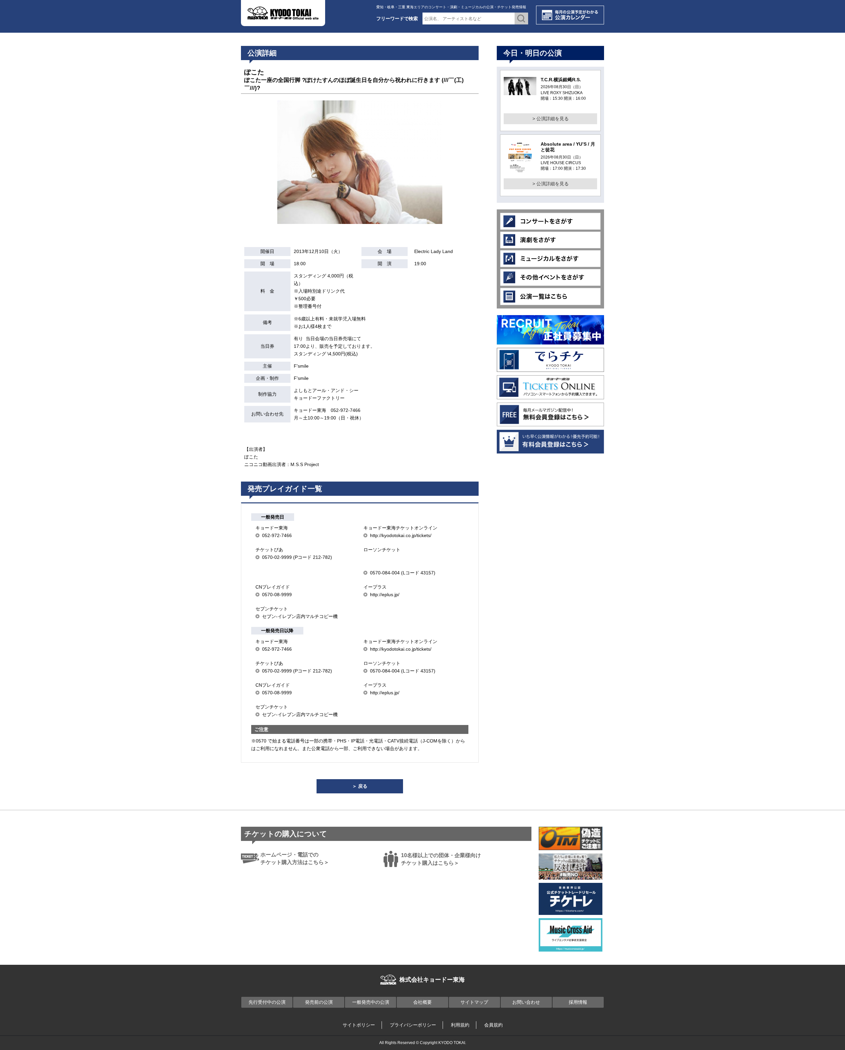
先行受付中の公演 (267, 1002)
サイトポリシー (359, 1025)
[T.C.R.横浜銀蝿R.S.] (520, 91)
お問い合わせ (526, 1002)
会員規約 (493, 1025)
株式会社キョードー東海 (432, 979)
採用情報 (578, 1002)
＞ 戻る (359, 786)
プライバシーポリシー (413, 1025)
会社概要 (422, 1002)
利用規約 (460, 1025)
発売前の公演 (319, 1002)
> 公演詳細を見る (550, 118)
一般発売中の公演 (370, 1002)
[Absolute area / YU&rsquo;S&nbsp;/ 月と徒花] (520, 170)
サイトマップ (474, 1002)
